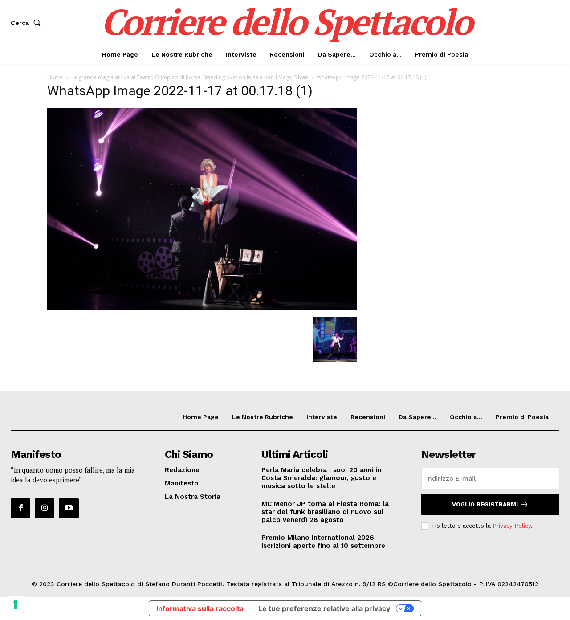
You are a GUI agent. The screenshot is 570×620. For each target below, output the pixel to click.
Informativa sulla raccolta (200, 608)
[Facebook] (20, 508)
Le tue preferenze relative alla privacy (324, 608)
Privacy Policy (512, 525)
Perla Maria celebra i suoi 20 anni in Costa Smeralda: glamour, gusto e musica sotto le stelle (321, 478)
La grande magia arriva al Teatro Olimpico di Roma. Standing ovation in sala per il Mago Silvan (189, 77)
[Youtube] (68, 508)
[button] (27, 22)
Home (55, 77)
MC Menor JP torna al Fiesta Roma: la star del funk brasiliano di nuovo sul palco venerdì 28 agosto (325, 512)
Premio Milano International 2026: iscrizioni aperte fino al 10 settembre (323, 542)
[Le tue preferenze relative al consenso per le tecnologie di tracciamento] (15, 604)
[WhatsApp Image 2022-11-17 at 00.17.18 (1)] (202, 308)
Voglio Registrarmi (485, 504)
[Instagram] (44, 508)
